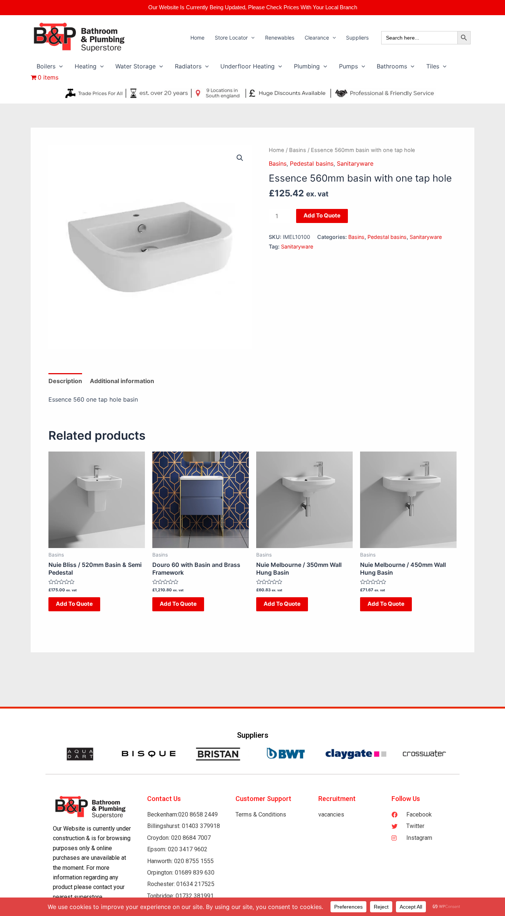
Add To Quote (322, 215)
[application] (251, 37)
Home (276, 150)
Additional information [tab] (122, 381)
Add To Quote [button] (74, 603)
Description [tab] (65, 381)
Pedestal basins (311, 163)
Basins (297, 150)
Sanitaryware (355, 163)
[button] (240, 158)
